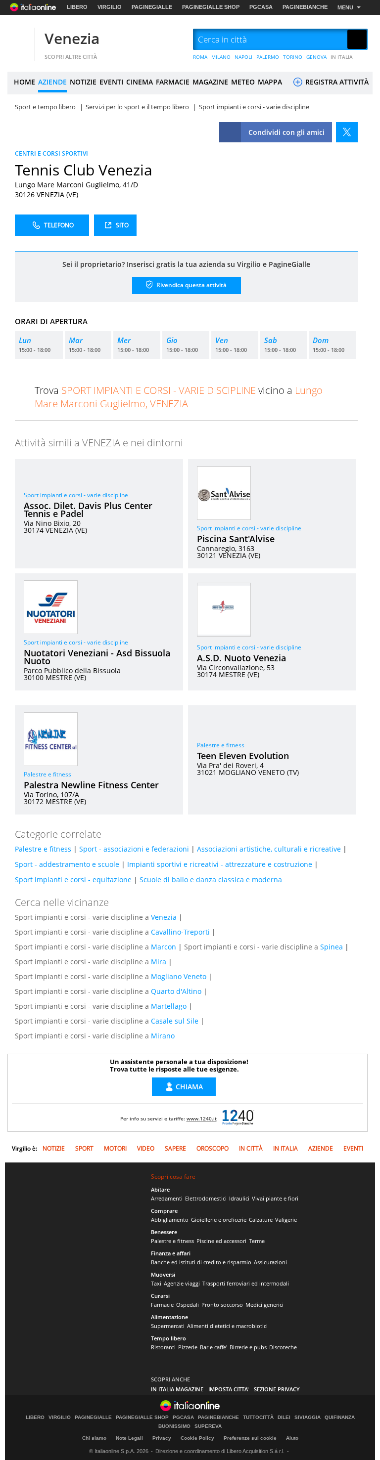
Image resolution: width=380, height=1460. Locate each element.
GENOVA (316, 56)
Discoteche (283, 1347)
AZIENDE (52, 81)
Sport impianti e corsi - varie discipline (76, 495)
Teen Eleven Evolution (243, 756)
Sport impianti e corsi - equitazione (73, 879)
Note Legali (129, 1438)
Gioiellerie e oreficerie (218, 1219)
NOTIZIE (83, 81)
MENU (345, 7)
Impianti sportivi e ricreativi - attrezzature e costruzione (219, 864)
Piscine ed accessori (221, 1241)
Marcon (163, 946)
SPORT (84, 1148)
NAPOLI (243, 56)
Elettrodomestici (206, 1198)
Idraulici (239, 1198)
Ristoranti (163, 1347)
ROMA (200, 56)
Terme (257, 1241)
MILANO (221, 56)
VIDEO (145, 1148)
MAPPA (270, 81)
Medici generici (264, 1304)
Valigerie (286, 1219)
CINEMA (139, 81)
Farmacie (162, 1304)
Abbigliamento (170, 1219)
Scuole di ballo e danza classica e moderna (211, 879)
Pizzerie (187, 1347)
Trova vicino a (179, 397)
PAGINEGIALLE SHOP (210, 7)
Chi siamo (94, 1438)
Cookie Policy (197, 1438)
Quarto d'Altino (176, 991)
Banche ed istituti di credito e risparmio (201, 1262)
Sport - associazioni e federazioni (134, 849)
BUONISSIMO (174, 1426)
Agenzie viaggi (182, 1283)
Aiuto (292, 1438)
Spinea (331, 946)
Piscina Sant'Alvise (236, 539)
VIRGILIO (109, 7)
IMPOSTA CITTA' (228, 1389)
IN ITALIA (342, 56)
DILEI (284, 1417)
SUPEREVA (208, 1426)
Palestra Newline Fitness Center (91, 785)
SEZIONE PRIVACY (277, 1389)
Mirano (163, 1035)
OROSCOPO (212, 1148)
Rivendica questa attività (191, 284)
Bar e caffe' (213, 1347)
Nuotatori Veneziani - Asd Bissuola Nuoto (97, 657)
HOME (24, 81)
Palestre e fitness (47, 774)
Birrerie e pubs (248, 1347)
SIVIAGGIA (307, 1417)
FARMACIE (173, 81)
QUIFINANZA (340, 1417)
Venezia (72, 38)
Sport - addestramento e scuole (67, 864)
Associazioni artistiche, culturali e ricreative (269, 849)
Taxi (156, 1283)
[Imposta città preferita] (20, 39)
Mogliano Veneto (178, 976)
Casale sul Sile (174, 1021)
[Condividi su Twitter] (347, 132)
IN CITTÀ (251, 1148)
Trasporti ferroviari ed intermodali (245, 1283)
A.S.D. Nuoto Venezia (241, 658)
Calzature (261, 1219)
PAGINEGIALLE (152, 7)
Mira (158, 961)
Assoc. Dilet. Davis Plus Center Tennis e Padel (88, 509)
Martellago (169, 1006)
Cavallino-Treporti (180, 932)
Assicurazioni (270, 1262)
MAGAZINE (210, 81)
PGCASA (261, 7)
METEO (243, 81)
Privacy (161, 1438)
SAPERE (175, 1148)
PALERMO (267, 56)
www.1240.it (202, 1118)
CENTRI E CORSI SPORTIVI (51, 153)
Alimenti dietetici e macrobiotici (227, 1326)
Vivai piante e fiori (275, 1198)
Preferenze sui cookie (250, 1438)
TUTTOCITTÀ (258, 1417)
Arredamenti (167, 1198)
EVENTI (111, 81)
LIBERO (77, 7)
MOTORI (115, 1148)
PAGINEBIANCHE (305, 7)
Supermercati (168, 1326)
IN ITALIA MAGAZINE (177, 1389)
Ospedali (187, 1304)
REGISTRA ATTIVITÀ (336, 81)
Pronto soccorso (222, 1304)
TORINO (292, 56)
